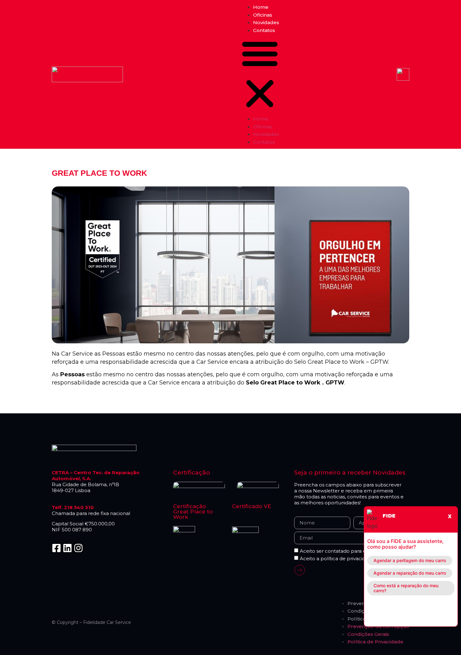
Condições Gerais (368, 634)
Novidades (266, 22)
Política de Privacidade (375, 642)
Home (260, 7)
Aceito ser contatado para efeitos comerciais (353, 551)
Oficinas (262, 15)
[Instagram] (78, 548)
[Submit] (299, 571)
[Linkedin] (67, 548)
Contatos (264, 30)
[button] (260, 74)
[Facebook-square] (56, 548)
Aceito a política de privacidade (337, 558)
